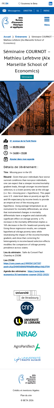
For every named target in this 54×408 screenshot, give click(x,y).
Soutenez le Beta (29, 3)
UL (38, 10)
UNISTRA (27, 10)
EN (7, 3)
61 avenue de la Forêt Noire (23, 140)
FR (3, 3)
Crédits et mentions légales (26, 390)
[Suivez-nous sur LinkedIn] (50, 3)
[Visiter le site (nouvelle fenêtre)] (27, 295)
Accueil (7, 36)
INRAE (46, 10)
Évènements (21, 36)
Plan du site (26, 395)
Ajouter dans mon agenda (22, 159)
